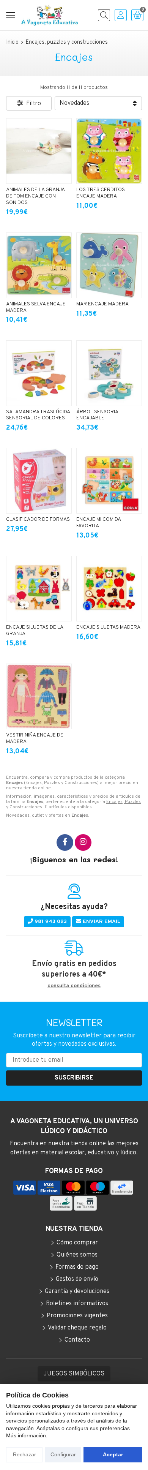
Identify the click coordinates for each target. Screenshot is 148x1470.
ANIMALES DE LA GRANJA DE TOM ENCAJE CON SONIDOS (35, 196)
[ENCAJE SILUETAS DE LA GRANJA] (38, 588)
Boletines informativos (77, 1303)
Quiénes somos (77, 1255)
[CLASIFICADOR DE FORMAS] (38, 480)
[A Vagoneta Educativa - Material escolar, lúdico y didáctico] (49, 15)
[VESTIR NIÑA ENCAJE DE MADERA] (38, 696)
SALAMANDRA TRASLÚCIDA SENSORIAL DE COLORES (38, 415)
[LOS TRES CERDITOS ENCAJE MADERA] (109, 151)
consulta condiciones (74, 986)
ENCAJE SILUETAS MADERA (108, 627)
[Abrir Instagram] (83, 842)
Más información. (26, 1435)
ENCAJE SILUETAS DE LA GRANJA (34, 630)
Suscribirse (74, 1078)
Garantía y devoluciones (77, 1291)
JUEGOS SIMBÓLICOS (74, 1374)
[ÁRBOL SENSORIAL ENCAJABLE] (109, 373)
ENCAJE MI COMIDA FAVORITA (98, 522)
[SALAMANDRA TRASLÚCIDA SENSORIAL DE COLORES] (38, 373)
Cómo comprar (77, 1243)
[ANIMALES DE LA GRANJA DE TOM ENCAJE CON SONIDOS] (38, 151)
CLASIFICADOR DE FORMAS (38, 519)
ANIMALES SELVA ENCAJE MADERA (36, 307)
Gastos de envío (77, 1279)
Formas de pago (77, 1267)
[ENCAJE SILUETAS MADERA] (109, 588)
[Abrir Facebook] (64, 842)
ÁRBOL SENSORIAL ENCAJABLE (98, 415)
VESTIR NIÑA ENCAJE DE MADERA (34, 738)
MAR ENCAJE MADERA (102, 304)
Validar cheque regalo (77, 1328)
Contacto (77, 1340)
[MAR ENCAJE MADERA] (109, 265)
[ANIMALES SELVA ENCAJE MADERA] (38, 265)
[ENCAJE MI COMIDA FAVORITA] (109, 480)
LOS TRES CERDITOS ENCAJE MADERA (100, 193)
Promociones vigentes (77, 1316)
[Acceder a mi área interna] (121, 15)
